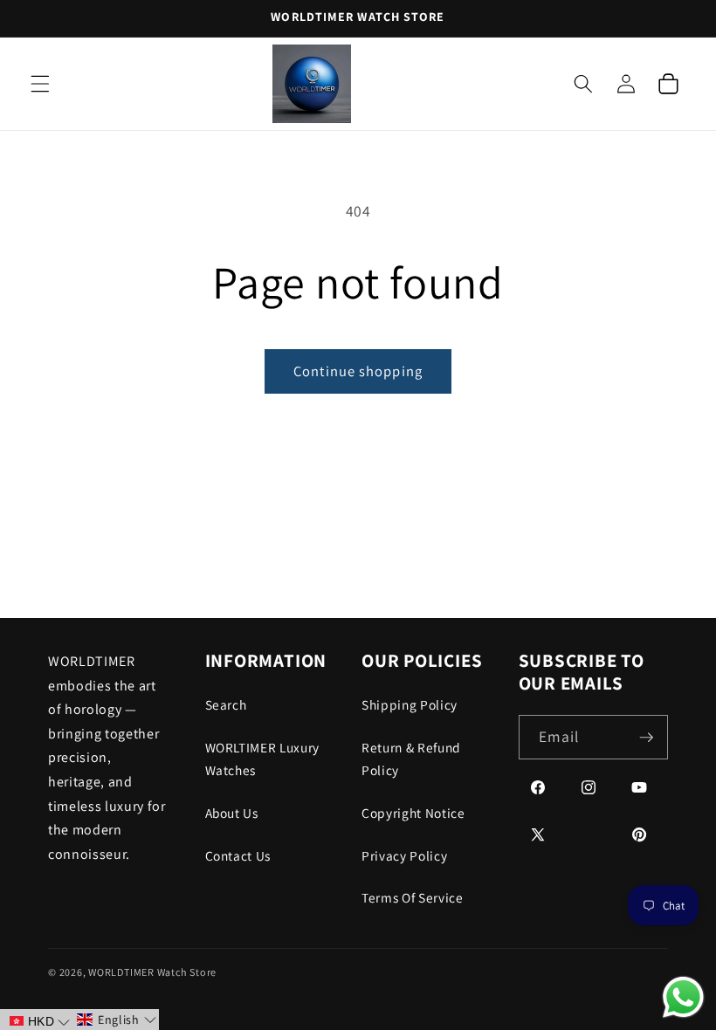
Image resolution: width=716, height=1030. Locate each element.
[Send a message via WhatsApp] (683, 997)
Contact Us (238, 855)
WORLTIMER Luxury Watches (262, 758)
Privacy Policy (404, 855)
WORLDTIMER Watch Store (152, 971)
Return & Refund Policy (411, 758)
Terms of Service (412, 897)
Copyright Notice (413, 812)
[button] (40, 84)
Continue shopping (358, 371)
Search (226, 704)
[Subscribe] (646, 737)
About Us (231, 812)
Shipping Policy (409, 704)
